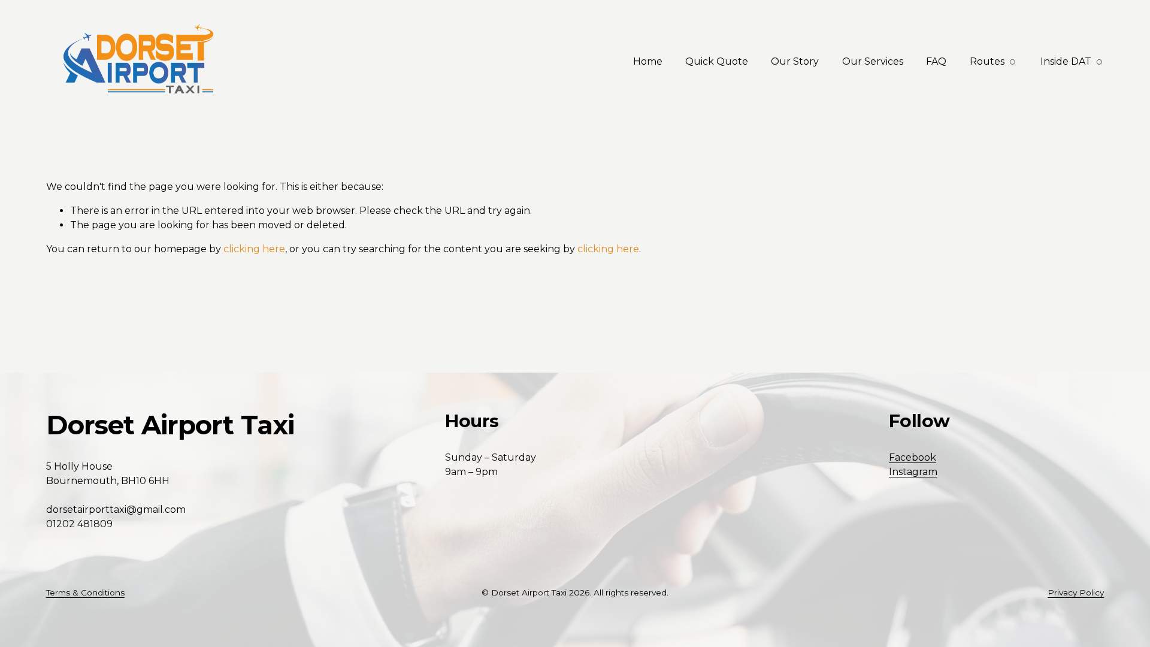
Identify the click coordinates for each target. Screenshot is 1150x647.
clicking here (254, 249)
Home (647, 61)
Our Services (872, 61)
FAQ (936, 61)
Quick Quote (716, 61)
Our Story (795, 61)
